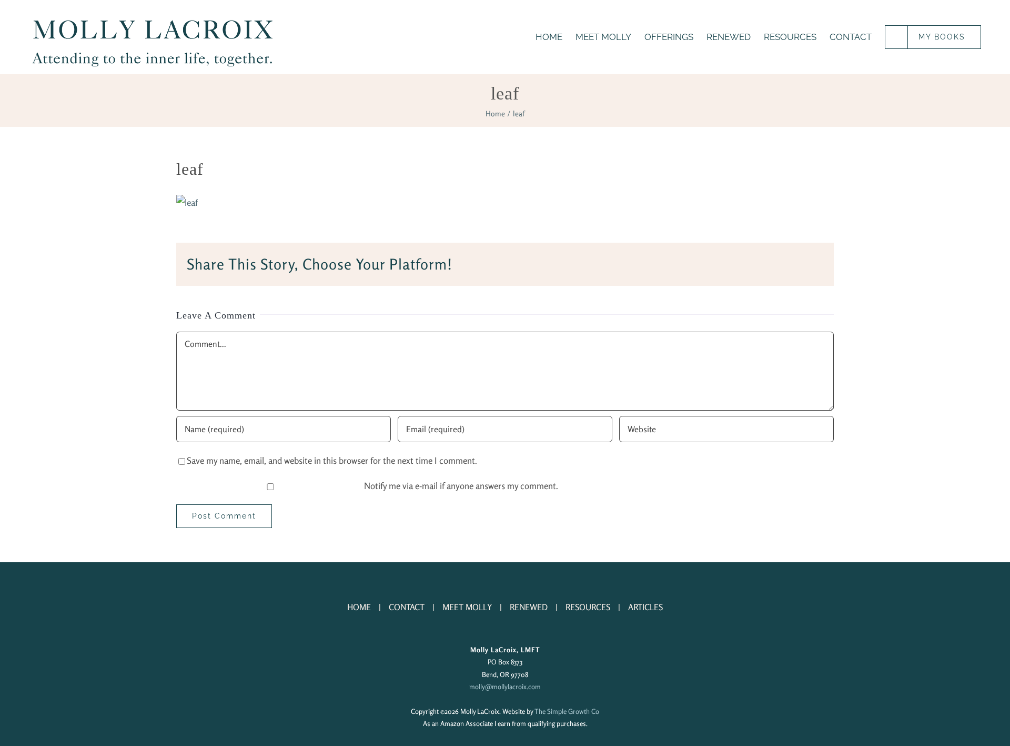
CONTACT (407, 607)
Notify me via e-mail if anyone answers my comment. (461, 485)
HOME (359, 607)
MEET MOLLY (467, 607)
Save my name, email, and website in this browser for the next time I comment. (332, 460)
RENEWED (529, 607)
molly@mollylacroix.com (505, 686)
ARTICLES (645, 607)
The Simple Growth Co (566, 711)
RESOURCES (587, 607)
